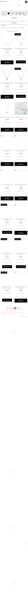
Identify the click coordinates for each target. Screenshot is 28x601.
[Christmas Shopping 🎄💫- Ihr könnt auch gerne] (14, 527)
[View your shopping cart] (26, 2)
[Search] (18, 5)
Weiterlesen (20, 61)
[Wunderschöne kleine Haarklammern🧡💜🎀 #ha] (14, 359)
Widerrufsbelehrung (6, 312)
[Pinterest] (3, 1)
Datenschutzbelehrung (11, 310)
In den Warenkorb (7, 62)
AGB (2, 310)
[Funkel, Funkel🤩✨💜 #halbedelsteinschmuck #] (14, 387)
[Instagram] (5, 1)
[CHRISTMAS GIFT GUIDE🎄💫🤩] (14, 583)
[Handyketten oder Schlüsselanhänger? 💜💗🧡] (14, 555)
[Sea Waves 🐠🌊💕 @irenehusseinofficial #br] (14, 443)
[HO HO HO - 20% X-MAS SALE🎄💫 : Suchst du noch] (14, 499)
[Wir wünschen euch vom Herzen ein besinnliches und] (14, 471)
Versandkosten (8, 57)
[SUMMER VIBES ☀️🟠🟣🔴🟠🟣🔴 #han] (14, 415)
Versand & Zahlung (18, 312)
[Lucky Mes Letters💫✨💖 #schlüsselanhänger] (14, 332)
